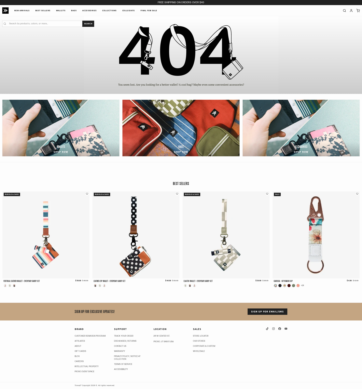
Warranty (119, 351)
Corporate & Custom (204, 346)
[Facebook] (279, 328)
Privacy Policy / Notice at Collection (127, 357)
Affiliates (80, 341)
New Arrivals (22, 10)
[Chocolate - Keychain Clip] (289, 285)
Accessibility (121, 369)
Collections (109, 10)
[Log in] (350, 10)
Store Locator (201, 336)
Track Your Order (123, 336)
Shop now (61, 152)
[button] (87, 194)
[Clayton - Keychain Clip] (293, 285)
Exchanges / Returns (125, 341)
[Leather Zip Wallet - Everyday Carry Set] (14, 285)
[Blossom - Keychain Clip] (284, 285)
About (78, 346)
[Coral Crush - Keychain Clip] (298, 285)
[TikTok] (268, 328)
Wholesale (199, 351)
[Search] (343, 10)
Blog (77, 356)
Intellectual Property (87, 366)
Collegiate (128, 10)
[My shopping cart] (357, 10)
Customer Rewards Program (90, 336)
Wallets (61, 10)
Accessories (89, 10)
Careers (79, 361)
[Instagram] (273, 328)
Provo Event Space (84, 371)
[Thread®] (5, 10)
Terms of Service (123, 364)
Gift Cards (80, 351)
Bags (74, 10)
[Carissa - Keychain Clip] (275, 285)
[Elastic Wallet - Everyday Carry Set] (9, 285)
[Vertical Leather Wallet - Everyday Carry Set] (5, 285)
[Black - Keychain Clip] (280, 285)
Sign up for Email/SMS (267, 311)
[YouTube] (285, 328)
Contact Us (120, 346)
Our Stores (199, 341)
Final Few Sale (149, 10)
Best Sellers (42, 10)
